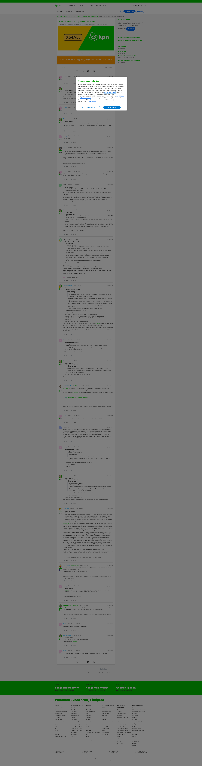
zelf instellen (92, 101)
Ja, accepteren (112, 107)
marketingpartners (109, 92)
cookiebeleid (120, 96)
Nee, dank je (91, 107)
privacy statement (85, 98)
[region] (101, 94)
